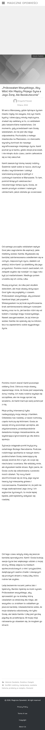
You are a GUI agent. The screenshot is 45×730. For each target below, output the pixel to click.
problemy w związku (17, 688)
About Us (22, 727)
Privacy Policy (22, 707)
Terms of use (22, 713)
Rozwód (29, 688)
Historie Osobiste (38, 56)
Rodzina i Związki (27, 682)
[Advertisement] (22, 29)
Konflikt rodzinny (12, 685)
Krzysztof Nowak (25, 101)
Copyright (22, 720)
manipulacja (24, 685)
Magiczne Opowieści (22, 3)
